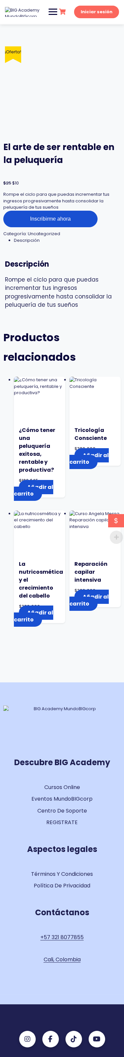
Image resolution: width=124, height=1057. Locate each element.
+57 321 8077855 (62, 937)
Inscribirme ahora (50, 219)
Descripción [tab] (27, 240)
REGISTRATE (62, 822)
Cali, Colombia (62, 959)
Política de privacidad (62, 885)
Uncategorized (44, 234)
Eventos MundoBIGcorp (62, 799)
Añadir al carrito (33, 490)
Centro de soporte (62, 811)
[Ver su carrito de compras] (63, 12)
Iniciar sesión (96, 12)
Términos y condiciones (62, 874)
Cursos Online (62, 787)
